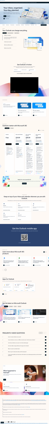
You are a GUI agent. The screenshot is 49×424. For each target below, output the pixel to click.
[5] (2, 411)
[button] (5, 115)
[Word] (27, 172)
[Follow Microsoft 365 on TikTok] (14, 421)
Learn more (19, 404)
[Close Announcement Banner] (46, 2)
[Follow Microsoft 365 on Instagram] (13, 421)
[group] (9, 109)
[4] (2, 408)
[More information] (18, 152)
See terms (21, 141)
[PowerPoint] (30, 172)
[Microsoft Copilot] (26, 172)
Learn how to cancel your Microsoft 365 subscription (11, 400)
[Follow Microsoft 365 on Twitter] (10, 421)
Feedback (2, 422)
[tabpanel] (24, 45)
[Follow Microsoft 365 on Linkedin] (8, 421)
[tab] (4, 33)
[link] (4, 25)
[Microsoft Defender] (28, 173)
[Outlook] (16, 172)
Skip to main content (2, 0)
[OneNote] (26, 173)
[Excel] (28, 172)
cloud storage (21, 154)
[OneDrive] (17, 172)
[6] (2, 413)
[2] (2, 402)
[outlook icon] (6, 171)
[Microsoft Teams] (30, 173)
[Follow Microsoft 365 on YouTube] (11, 421)
